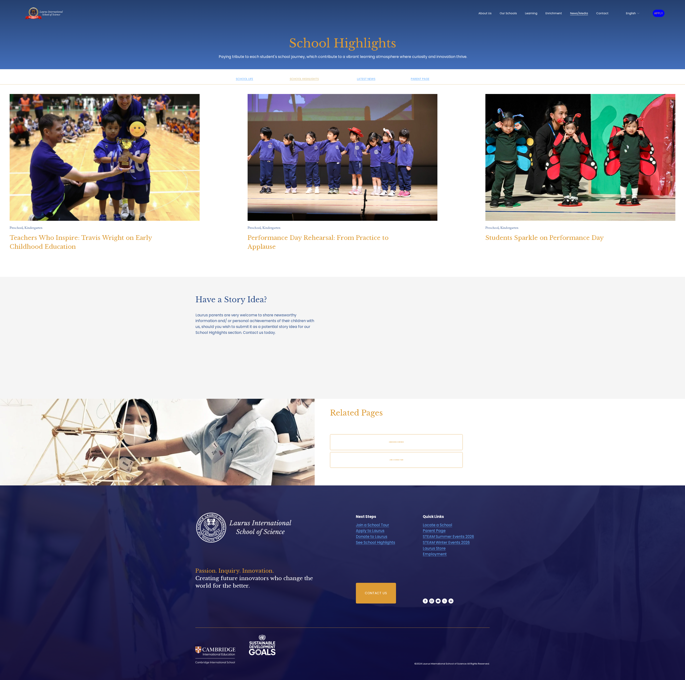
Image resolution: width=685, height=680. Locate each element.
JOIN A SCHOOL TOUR (396, 460)
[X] (444, 600)
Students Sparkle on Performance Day (544, 237)
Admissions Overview (396, 442)
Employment (435, 554)
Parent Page (434, 530)
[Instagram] (431, 600)
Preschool (16, 228)
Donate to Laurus (371, 536)
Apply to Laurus (370, 530)
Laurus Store (434, 548)
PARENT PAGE (420, 79)
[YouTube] (438, 600)
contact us (376, 593)
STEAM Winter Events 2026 (446, 542)
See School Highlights (375, 542)
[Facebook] (425, 600)
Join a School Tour (372, 525)
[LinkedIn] (450, 600)
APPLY (658, 13)
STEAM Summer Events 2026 (448, 536)
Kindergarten (33, 228)
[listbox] (630, 13)
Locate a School (437, 525)
